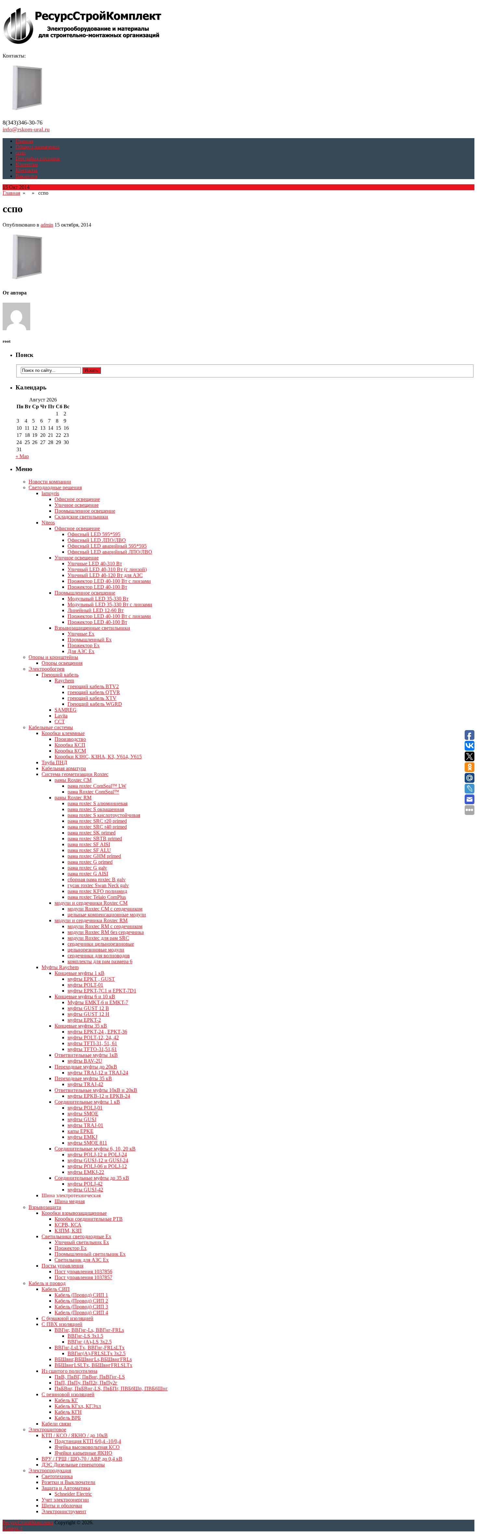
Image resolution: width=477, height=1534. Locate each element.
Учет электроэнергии (65, 1499)
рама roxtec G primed (90, 862)
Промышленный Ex (89, 639)
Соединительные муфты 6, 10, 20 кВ (95, 1148)
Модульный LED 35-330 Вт (97, 598)
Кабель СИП (56, 1289)
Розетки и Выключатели (68, 1482)
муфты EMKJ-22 (85, 1172)
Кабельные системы (51, 727)
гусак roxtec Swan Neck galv (98, 885)
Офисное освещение (77, 499)
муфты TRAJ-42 (85, 1084)
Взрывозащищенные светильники (92, 628)
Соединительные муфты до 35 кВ (92, 1178)
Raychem (64, 680)
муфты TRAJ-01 (85, 1125)
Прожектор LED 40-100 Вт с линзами (109, 581)
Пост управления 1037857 (83, 1277)
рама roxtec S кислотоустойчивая (103, 815)
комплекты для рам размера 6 (99, 961)
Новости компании (50, 481)
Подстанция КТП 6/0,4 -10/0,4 (88, 1441)
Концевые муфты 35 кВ (81, 1026)
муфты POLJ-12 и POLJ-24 (97, 1154)
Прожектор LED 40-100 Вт (97, 587)
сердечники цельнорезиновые (100, 944)
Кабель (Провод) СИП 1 (81, 1295)
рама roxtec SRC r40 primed (97, 827)
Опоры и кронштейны (53, 657)
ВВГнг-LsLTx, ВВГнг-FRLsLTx (90, 1347)
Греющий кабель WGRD (94, 704)
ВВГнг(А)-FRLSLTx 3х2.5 (96, 1353)
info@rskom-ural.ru (26, 129)
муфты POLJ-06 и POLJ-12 (97, 1166)
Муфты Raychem (60, 967)
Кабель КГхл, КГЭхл (78, 1406)
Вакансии (26, 176)
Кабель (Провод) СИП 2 (81, 1301)
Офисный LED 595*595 (93, 534)
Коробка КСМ (70, 751)
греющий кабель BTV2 (93, 686)
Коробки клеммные (63, 733)
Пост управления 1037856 (83, 1271)
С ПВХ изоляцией (62, 1324)
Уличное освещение (77, 505)
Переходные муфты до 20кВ (86, 1066)
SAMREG (66, 710)
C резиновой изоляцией (68, 1394)
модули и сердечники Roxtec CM (91, 903)
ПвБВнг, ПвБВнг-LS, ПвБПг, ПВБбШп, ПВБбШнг (111, 1388)
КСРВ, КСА (68, 1224)
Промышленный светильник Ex (90, 1254)
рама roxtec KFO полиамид (97, 891)
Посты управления (62, 1265)
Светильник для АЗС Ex (82, 1260)
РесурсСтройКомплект (28, 1522)
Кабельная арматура (64, 768)
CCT (60, 721)
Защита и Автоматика (66, 1488)
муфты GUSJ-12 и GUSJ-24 (97, 1160)
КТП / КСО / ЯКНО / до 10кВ (75, 1435)
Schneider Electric (73, 1494)
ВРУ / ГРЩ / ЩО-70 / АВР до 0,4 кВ (82, 1459)
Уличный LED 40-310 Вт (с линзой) (107, 569)
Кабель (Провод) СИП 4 (81, 1312)
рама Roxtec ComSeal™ (93, 791)
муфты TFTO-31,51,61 (92, 1049)
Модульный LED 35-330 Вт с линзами (109, 604)
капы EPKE (80, 1131)
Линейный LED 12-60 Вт (95, 610)
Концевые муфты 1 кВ (79, 973)
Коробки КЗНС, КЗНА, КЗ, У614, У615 (98, 756)
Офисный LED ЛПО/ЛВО (96, 540)
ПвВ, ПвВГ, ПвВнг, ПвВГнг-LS (90, 1377)
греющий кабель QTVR (93, 692)
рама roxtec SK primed (91, 832)
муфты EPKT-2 (84, 1020)
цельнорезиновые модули (95, 949)
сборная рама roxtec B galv (96, 879)
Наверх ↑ (13, 1528)
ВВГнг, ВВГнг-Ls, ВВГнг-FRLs (89, 1330)
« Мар (22, 456)
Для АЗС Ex (80, 651)
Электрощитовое (47, 1429)
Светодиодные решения (55, 487)
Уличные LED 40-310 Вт (94, 563)
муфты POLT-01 (85, 985)
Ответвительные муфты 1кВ (86, 1055)
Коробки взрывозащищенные (74, 1213)
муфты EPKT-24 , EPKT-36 (97, 1031)
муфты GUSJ (81, 1119)
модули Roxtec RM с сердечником (104, 926)
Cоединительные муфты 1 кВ (87, 1102)
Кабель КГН (68, 1412)
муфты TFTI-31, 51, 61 (92, 1043)
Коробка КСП (70, 745)
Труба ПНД (54, 762)
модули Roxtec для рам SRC (98, 938)
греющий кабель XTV (91, 698)
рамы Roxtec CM (73, 780)
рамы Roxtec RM (73, 797)
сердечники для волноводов (98, 955)
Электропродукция (50, 1470)
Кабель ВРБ (68, 1418)
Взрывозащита (45, 1207)
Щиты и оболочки (62, 1505)
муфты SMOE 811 (87, 1143)
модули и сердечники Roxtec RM (91, 920)
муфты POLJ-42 (85, 1184)
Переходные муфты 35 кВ (83, 1078)
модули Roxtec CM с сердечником (104, 908)
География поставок (38, 158)
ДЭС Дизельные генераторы (73, 1464)
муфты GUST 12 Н (88, 1014)
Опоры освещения (62, 663)
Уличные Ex (80, 633)
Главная (24, 141)
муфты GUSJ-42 (85, 1189)
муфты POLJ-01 (85, 1107)
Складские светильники (81, 516)
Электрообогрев (47, 669)
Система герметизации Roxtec (75, 774)
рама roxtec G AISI (87, 873)
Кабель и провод (47, 1283)
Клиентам (27, 164)
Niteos (48, 522)
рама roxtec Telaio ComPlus (96, 897)
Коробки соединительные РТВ (89, 1219)
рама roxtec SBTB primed (94, 838)
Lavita (61, 715)
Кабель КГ (66, 1400)
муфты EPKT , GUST (91, 979)
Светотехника (57, 1476)
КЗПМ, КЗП (68, 1230)
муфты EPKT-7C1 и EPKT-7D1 (101, 990)
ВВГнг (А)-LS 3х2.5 (89, 1341)
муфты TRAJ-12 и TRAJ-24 (97, 1072)
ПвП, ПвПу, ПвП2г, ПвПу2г (86, 1382)
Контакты (26, 170)
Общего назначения (37, 147)
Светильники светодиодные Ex (76, 1236)
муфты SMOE (82, 1113)
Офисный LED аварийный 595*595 (107, 546)
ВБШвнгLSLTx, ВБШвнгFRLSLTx (93, 1365)
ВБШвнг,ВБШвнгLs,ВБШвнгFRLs (93, 1359)
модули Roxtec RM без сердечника (105, 932)
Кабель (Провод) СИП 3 (81, 1306)
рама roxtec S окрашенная (95, 809)
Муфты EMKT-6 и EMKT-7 (97, 1002)
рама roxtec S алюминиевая (97, 803)
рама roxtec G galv (87, 868)
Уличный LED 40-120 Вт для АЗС (105, 575)
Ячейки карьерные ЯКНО (83, 1453)
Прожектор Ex (83, 645)
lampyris (50, 493)
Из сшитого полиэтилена (69, 1371)
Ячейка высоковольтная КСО (87, 1447)
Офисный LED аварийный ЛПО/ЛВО (109, 552)
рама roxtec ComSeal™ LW (96, 786)
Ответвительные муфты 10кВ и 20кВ (96, 1090)
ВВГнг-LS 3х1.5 (85, 1336)
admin (47, 225)
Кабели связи (56, 1423)
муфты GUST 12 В (88, 1008)
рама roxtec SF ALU (89, 850)
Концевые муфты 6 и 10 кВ (85, 996)
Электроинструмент (64, 1511)
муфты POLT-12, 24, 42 (93, 1037)
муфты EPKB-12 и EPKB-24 (98, 1096)
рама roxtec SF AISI (88, 844)
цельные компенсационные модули (106, 914)
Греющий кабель (60, 674)
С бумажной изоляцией (67, 1318)
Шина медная (70, 1201)
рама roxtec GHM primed (94, 856)
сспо (21, 152)
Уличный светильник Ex (82, 1242)
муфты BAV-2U (84, 1061)
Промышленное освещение (85, 511)
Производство (70, 739)
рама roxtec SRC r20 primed (97, 821)
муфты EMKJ (82, 1137)
